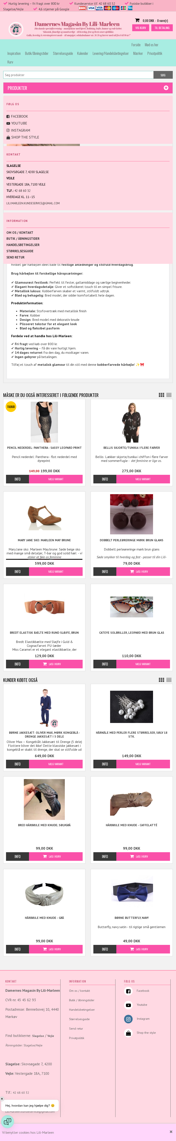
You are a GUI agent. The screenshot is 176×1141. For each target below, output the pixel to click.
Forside (136, 44)
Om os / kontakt (19, 233)
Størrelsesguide (63, 53)
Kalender (82, 53)
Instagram (20, 130)
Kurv (10, 62)
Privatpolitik (154, 53)
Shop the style (25, 137)
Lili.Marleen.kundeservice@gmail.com (33, 203)
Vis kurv (140, 27)
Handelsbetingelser (22, 245)
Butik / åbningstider (22, 239)
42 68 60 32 (22, 191)
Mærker (138, 53)
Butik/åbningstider (37, 53)
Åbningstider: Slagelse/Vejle (23, 1045)
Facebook (19, 116)
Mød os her (151, 44)
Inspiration (14, 53)
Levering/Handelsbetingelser (111, 53)
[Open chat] (7, 1121)
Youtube (19, 123)
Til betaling (162, 27)
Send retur (15, 257)
